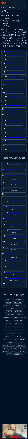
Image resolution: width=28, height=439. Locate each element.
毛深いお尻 (13, 348)
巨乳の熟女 (8, 302)
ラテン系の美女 (5, 317)
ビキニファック (22, 348)
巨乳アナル (5, 351)
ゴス (19, 314)
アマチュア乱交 (9, 323)
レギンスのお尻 (9, 311)
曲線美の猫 (10, 333)
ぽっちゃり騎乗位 (10, 314)
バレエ (7, 326)
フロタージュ (8, 320)
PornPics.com (11, 7)
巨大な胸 (10, 342)
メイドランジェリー (8, 339)
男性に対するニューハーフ (8, 345)
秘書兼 (18, 342)
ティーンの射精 (14, 317)
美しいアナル (19, 336)
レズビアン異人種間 (18, 320)
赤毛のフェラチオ (18, 311)
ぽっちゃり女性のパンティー (18, 305)
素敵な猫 (23, 317)
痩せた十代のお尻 (18, 354)
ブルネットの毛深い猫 (20, 345)
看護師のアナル (7, 305)
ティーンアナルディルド (19, 330)
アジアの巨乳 (5, 348)
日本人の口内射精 (10, 308)
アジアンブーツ (22, 351)
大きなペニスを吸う (18, 302)
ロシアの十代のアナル (19, 339)
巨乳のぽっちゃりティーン (18, 326)
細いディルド (18, 333)
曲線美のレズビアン (8, 330)
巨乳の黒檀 (6, 299)
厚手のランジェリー (10, 336)
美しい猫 (13, 351)
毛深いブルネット (18, 323)
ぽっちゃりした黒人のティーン (18, 299)
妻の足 (19, 308)
